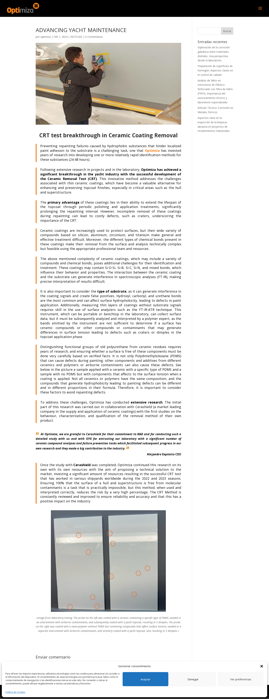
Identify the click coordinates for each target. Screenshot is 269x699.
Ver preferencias (240, 679)
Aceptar (145, 679)
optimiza (45, 36)
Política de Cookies (15, 692)
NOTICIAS (76, 36)
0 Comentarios (94, 36)
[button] (262, 666)
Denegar (193, 679)
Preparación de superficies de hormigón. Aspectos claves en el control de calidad (215, 70)
